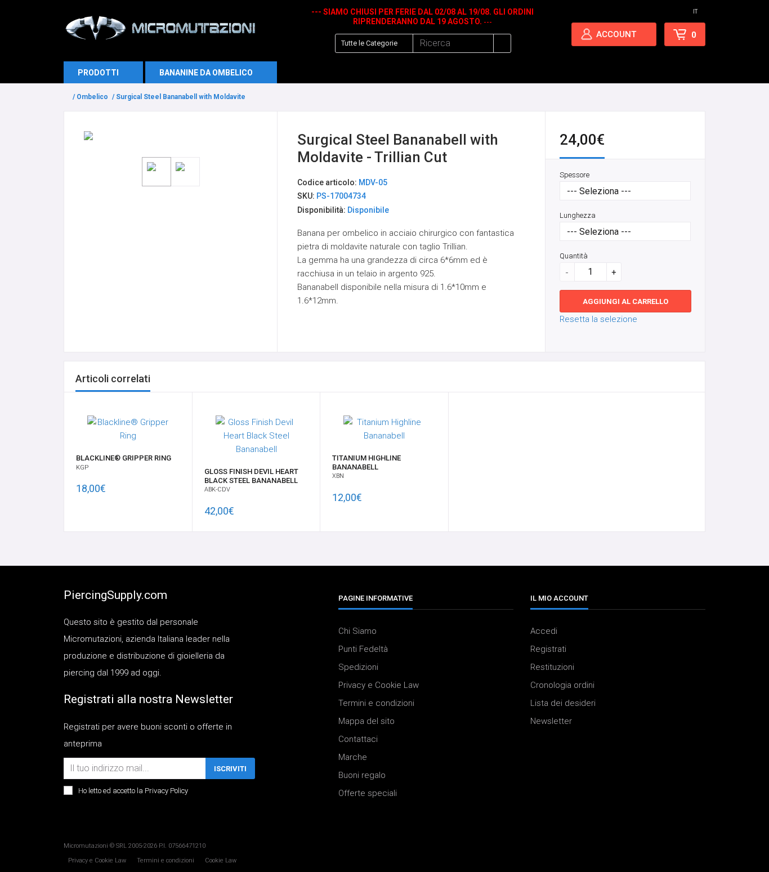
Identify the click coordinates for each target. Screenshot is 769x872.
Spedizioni (358, 667)
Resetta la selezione (598, 319)
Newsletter (551, 721)
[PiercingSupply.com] (160, 27)
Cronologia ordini (562, 685)
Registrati (548, 649)
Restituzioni (552, 667)
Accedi (543, 631)
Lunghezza (578, 215)
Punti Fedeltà (363, 649)
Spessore (574, 175)
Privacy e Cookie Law (378, 685)
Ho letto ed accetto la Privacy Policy (133, 790)
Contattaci (358, 739)
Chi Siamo (357, 631)
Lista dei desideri (563, 703)
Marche (352, 757)
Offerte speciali (367, 793)
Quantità (574, 256)
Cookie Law (220, 860)
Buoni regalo (362, 775)
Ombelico (92, 97)
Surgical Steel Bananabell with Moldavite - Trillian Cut (201, 97)
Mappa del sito (366, 721)
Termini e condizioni (376, 703)
